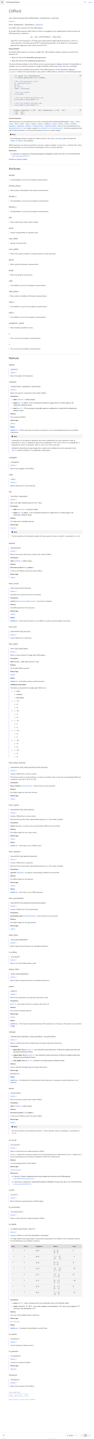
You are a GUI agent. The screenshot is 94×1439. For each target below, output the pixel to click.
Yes (11, 1395)
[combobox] (71, 1435)
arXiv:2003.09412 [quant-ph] (23, 1178)
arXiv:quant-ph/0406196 (20, 156)
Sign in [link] (91, 2)
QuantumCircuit (15, 1170)
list (11, 1322)
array (18, 1322)
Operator (13, 528)
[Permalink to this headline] (22, 10)
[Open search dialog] (85, 2)
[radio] (82, 1435)
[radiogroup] (85, 1435)
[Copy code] (80, 76)
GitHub (11, 21)
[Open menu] (2, 2)
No (21, 1395)
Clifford (12, 423)
